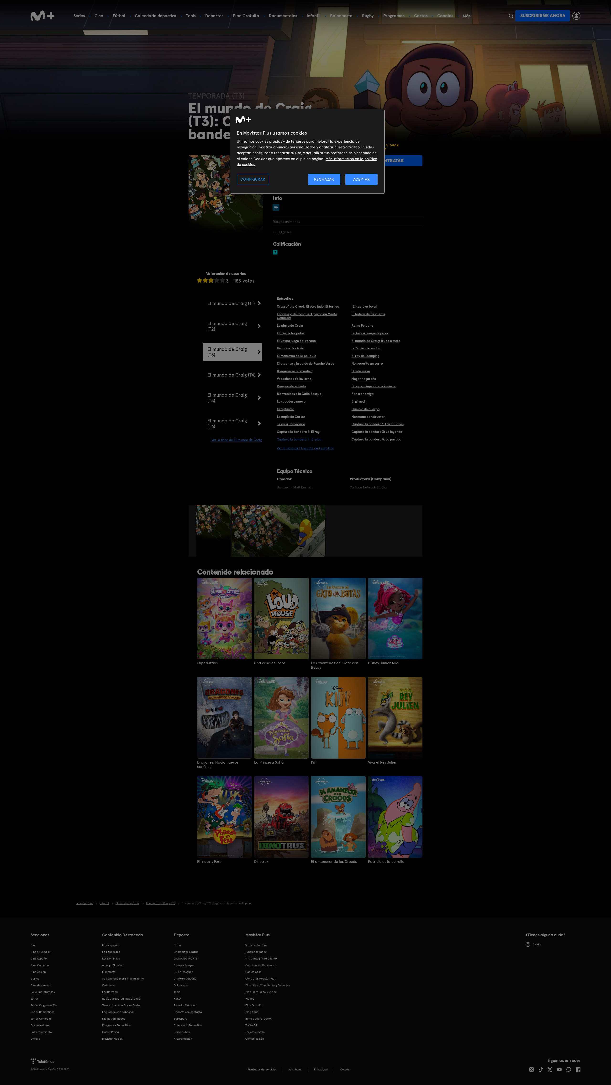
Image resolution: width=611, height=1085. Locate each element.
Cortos (421, 15)
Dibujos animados (113, 1018)
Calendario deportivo (155, 15)
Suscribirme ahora (542, 15)
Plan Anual (252, 1012)
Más (467, 16)
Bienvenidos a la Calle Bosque (299, 394)
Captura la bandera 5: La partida (376, 439)
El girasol (358, 401)
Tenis (191, 15)
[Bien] (216, 280)
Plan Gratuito (246, 15)
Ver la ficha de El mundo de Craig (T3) (305, 448)
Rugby (368, 15)
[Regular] (211, 280)
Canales (445, 15)
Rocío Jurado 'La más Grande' (121, 998)
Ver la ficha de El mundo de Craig (236, 440)
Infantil (314, 15)
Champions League (186, 952)
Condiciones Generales (260, 965)
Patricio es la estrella (386, 862)
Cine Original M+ (41, 952)
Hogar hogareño (364, 379)
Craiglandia (285, 409)
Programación (183, 1038)
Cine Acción (38, 972)
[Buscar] (511, 16)
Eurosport (180, 1018)
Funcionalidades (255, 952)
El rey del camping (365, 356)
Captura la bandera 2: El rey (298, 432)
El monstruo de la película (296, 356)
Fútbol (119, 15)
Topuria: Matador (185, 1005)
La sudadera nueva (291, 401)
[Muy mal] (199, 280)
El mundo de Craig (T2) (227, 326)
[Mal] (205, 280)
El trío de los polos (290, 333)
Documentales (283, 15)
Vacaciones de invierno (294, 379)
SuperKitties (207, 663)
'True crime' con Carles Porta (121, 1005)
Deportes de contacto (188, 1012)
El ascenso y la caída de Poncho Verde (305, 363)
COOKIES (345, 1069)
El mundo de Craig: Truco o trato (376, 341)
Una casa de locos (269, 663)
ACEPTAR (361, 179)
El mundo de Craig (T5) (227, 398)
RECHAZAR (324, 179)
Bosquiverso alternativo (294, 371)
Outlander (109, 985)
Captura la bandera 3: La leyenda (377, 432)
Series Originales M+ (44, 1005)
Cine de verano (40, 985)
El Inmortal (109, 972)
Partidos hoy (182, 1032)
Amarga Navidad (112, 965)
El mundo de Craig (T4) (231, 375)
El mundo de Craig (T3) (227, 352)
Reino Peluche (362, 325)
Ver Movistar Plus (256, 945)
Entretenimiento (41, 1032)
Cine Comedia (40, 965)
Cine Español (39, 958)
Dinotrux (261, 862)
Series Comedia (41, 1018)
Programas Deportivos (116, 1025)
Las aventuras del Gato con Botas (334, 665)
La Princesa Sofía (269, 762)
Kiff (314, 762)
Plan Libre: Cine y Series (260, 992)
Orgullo (35, 1038)
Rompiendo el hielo (291, 386)
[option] (214, 531)
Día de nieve (361, 371)
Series (79, 15)
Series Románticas (42, 1012)
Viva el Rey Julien (382, 762)
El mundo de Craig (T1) (231, 303)
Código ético (253, 972)
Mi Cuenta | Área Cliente (261, 958)
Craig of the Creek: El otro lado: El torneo (308, 306)
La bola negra (111, 952)
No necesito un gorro (367, 363)
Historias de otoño (290, 348)
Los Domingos (111, 958)
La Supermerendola (366, 348)
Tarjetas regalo (255, 1032)
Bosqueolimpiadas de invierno (374, 386)
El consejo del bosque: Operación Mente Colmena (307, 316)
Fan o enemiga (363, 394)
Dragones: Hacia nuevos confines (217, 764)
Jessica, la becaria (291, 424)
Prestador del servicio (262, 1069)
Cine (99, 15)
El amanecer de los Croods (334, 862)
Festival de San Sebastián (118, 1012)
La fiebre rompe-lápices (370, 333)
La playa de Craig (290, 325)
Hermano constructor (368, 417)
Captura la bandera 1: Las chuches (378, 424)
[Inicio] (42, 15)
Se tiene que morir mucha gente (123, 978)
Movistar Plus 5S (112, 1038)
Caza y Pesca (110, 1032)
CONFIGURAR (252, 179)
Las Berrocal (110, 992)
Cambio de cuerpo (365, 409)
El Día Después (183, 972)
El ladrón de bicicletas (368, 314)
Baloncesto (341, 15)
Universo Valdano (185, 978)
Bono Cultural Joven (258, 1018)
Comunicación (254, 1038)
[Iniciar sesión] (576, 16)
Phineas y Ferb (209, 862)
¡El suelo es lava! (364, 306)
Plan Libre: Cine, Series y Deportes (267, 985)
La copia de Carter (291, 417)
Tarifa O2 (251, 1025)
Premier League (184, 965)
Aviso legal (294, 1069)
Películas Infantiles (43, 992)
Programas (394, 15)
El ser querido (111, 945)
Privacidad (321, 1069)
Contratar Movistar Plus (260, 978)
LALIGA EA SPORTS (185, 958)
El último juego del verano (296, 341)
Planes (249, 998)
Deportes (214, 15)
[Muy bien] (222, 280)
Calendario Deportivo (188, 1025)
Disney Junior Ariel (383, 663)
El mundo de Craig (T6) (227, 423)
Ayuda (537, 944)
